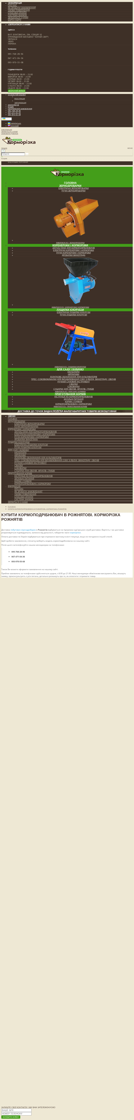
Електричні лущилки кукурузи (73, 312)
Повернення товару (19, 1023)
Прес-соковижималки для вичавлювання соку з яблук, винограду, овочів (73, 379)
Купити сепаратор (11, 1072)
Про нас (12, 5)
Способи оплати (17, 13)
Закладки (13, 1028)
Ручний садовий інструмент (74, 382)
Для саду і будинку (70, 369)
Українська (15, 124)
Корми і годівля (73, 401)
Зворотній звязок (16, 91)
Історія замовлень (18, 1026)
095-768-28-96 (14, 111)
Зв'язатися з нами (18, 18)
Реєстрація (19, 99)
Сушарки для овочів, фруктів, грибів (73, 389)
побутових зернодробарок (23, 529)
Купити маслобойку (12, 1076)
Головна (12, 419)
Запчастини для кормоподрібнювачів (73, 248)
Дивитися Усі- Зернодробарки (70, 243)
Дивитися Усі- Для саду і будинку (70, 392)
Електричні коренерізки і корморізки (73, 250)
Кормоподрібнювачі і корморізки (73, 404)
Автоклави (73, 374)
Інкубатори (73, 372)
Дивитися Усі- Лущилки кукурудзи (70, 367)
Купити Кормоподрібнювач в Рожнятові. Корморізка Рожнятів (37, 509)
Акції (10, 1044)
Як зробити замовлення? (22, 8)
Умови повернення (19, 10)
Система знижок (17, 15)
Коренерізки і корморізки (70, 245)
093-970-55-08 (14, 115)
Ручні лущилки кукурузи (73, 315)
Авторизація (20, 103)
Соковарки (73, 386)
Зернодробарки (70, 185)
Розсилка (13, 1047)
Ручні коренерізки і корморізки (73, 253)
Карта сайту (14, 20)
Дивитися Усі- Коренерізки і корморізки (70, 307)
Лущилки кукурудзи (70, 309)
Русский (14, 126)
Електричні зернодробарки (74, 188)
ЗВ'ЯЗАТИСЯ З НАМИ (10, 1063)
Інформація (14, 486)
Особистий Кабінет (18, 1021)
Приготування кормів (70, 394)
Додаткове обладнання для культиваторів (73, 377)
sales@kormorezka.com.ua (48, 952)
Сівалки (73, 384)
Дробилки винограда (73, 255)
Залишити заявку (11, 1117)
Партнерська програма (21, 1042)
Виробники (14, 1037)
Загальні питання (74, 399)
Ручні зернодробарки (73, 191)
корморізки (75, 532)
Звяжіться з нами (18, 502)
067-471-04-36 (14, 113)
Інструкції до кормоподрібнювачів (73, 397)
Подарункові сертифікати (22, 1040)
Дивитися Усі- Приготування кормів (70, 407)
